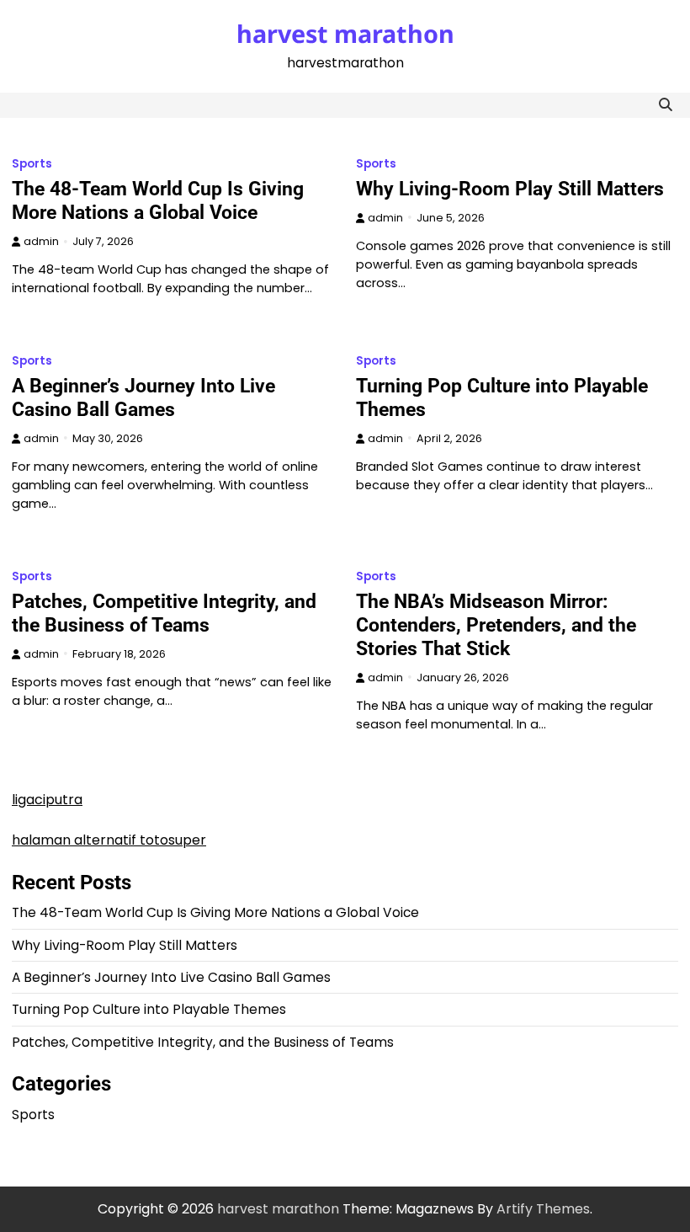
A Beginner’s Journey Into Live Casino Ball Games (143, 397)
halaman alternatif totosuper (109, 840)
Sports (32, 164)
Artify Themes (543, 1209)
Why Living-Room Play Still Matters (510, 188)
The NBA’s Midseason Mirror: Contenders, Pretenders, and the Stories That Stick (496, 624)
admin (41, 241)
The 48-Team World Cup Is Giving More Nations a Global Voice (158, 200)
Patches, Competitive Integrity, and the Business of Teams (164, 613)
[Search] (665, 105)
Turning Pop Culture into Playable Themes (149, 1009)
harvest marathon (345, 33)
